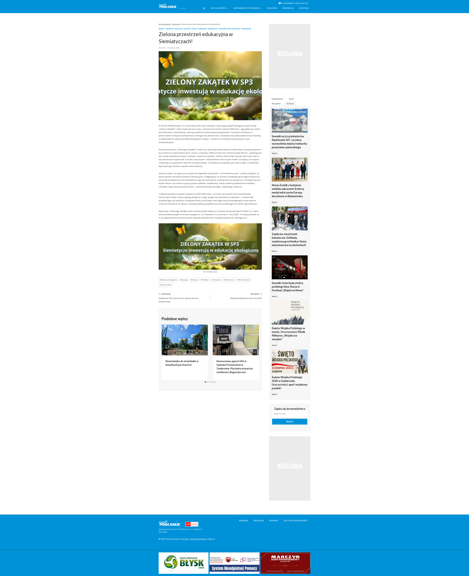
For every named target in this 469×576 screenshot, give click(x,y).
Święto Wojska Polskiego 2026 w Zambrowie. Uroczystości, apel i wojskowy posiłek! (290, 383)
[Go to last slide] (165, 352)
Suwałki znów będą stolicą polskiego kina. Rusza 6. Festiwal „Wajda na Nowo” (288, 286)
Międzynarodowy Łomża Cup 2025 (246, 296)
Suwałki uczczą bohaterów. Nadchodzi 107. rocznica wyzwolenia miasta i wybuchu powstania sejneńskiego (289, 142)
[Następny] (255, 352)
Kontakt (304, 8)
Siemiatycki (213, 28)
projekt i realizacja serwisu (194, 539)
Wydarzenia (246, 28)
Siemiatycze (229, 280)
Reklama (272, 8)
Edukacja (170, 28)
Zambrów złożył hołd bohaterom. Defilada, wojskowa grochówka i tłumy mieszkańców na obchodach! (289, 239)
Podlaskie (205, 280)
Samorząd (202, 28)
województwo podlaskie (229, 28)
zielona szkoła (165, 285)
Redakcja (288, 8)
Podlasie (194, 280)
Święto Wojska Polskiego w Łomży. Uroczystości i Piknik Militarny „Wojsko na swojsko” (288, 334)
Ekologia (178, 28)
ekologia (183, 280)
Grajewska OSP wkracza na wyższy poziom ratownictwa (178, 298)
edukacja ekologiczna (168, 280)
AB (164, 48)
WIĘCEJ (275, 154)
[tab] (205, 382)
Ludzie (194, 28)
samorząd (216, 280)
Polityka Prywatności (296, 520)
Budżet (162, 28)
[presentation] (185, 340)
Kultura (187, 28)
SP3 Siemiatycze (243, 280)
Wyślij (289, 421)
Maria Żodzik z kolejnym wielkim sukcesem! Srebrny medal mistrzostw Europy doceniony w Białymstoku (288, 190)
